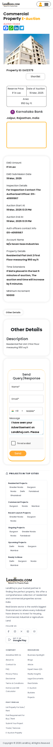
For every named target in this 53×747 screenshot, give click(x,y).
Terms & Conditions (15, 683)
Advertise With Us (13, 655)
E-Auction (32, 688)
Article (30, 664)
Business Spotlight (36, 655)
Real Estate (33, 683)
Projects (31, 697)
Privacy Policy (12, 674)
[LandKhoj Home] (19, 580)
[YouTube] (34, 631)
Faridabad (34, 491)
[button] (16, 411)
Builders (31, 692)
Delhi (22, 491)
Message (14, 418)
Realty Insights (34, 674)
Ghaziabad (15, 495)
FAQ (7, 669)
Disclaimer (10, 678)
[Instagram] (15, 631)
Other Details (13, 312)
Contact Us (11, 664)
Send (18, 453)
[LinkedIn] (27, 631)
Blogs (30, 660)
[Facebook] (8, 631)
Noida (13, 491)
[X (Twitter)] (21, 631)
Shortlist (35, 76)
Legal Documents (35, 678)
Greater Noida (16, 487)
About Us (10, 660)
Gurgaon (31, 487)
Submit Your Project (14, 723)
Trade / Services (13, 728)
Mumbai (35, 506)
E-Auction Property (14, 732)
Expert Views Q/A (35, 669)
